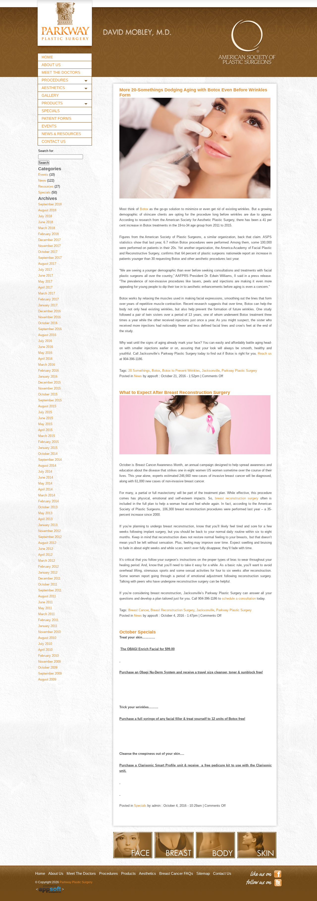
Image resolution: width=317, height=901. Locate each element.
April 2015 (45, 430)
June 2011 (45, 602)
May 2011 (45, 608)
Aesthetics (147, 873)
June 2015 (45, 418)
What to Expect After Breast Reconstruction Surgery (174, 392)
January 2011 (47, 626)
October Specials (137, 632)
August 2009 (47, 679)
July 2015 (45, 412)
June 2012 (45, 549)
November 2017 (49, 246)
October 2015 (47, 394)
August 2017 (47, 264)
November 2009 (49, 661)
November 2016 (49, 317)
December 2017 (49, 240)
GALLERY (50, 95)
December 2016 (49, 311)
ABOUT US (51, 65)
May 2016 (45, 353)
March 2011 (46, 614)
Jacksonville (211, 370)
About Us (55, 873)
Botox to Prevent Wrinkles (181, 370)
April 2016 (45, 359)
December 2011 (49, 578)
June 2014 (45, 477)
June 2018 (45, 222)
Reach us (265, 353)
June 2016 (45, 347)
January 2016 (47, 376)
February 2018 (48, 234)
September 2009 (50, 673)
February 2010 (48, 655)
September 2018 (50, 204)
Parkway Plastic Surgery (239, 370)
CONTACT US (54, 141)
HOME (47, 57)
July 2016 (45, 341)
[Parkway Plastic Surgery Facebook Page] (263, 874)
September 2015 (50, 400)
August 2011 (47, 596)
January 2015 (47, 448)
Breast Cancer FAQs (176, 873)
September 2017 (50, 258)
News (42, 180)
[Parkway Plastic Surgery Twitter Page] (263, 883)
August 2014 (47, 465)
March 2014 (46, 495)
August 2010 (47, 638)
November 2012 (49, 531)
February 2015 (48, 442)
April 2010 (45, 650)
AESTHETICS (53, 88)
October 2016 (47, 323)
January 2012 (47, 572)
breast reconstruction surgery (237, 498)
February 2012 (48, 566)
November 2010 (49, 632)
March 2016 (46, 364)
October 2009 (47, 667)
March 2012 (46, 560)
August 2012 (47, 543)
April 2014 (45, 489)
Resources (45, 186)
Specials (44, 192)
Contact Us (222, 873)
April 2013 (45, 519)
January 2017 (47, 305)
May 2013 (45, 513)
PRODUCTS (52, 103)
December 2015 (49, 382)
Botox (144, 209)
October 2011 (47, 584)
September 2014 (50, 460)
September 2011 (49, 590)
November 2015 (49, 388)
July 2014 (45, 471)
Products (128, 873)
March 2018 (46, 228)
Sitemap (203, 873)
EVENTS (49, 126)
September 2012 (50, 537)
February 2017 (48, 299)
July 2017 (45, 269)
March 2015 (46, 436)
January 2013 (47, 525)
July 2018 (45, 216)
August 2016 (47, 335)
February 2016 (48, 370)
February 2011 (48, 620)
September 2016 (50, 329)
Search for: (46, 151)
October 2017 (47, 252)
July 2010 (45, 644)
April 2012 (45, 555)
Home (40, 873)
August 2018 (47, 210)
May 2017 (45, 281)
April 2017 (45, 287)
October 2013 (47, 507)
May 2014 (45, 483)
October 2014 (47, 454)
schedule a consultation (239, 598)
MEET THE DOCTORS (61, 72)
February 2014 (48, 501)
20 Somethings (139, 370)
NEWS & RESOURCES (61, 134)
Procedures (108, 873)
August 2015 (47, 406)
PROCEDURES (55, 80)
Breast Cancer (138, 610)
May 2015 (45, 424)
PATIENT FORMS (56, 118)
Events (43, 174)
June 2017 (45, 275)
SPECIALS (51, 111)
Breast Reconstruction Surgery (172, 610)
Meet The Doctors (81, 873)
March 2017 (46, 293)
